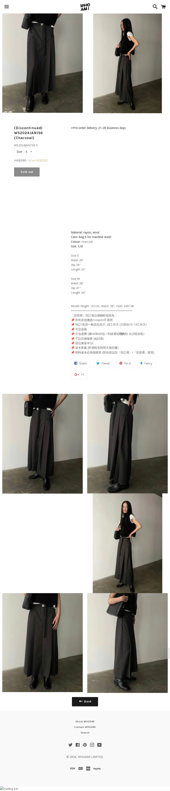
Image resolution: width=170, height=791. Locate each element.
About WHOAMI (85, 721)
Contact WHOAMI (85, 727)
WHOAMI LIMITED (90, 757)
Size (19, 152)
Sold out (27, 172)
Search (85, 732)
